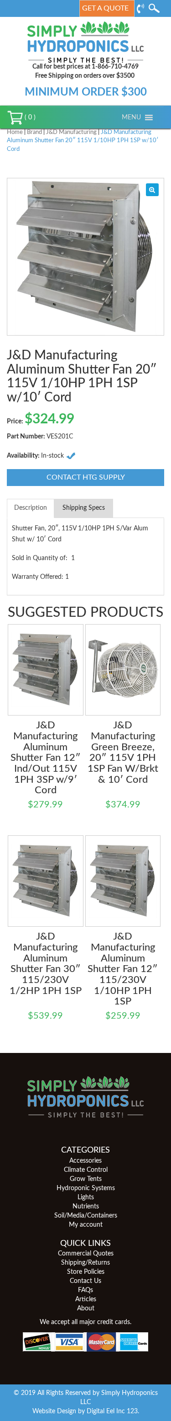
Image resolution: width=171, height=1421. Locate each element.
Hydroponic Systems (86, 1188)
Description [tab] (30, 508)
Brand (34, 132)
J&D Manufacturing (71, 132)
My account (86, 1225)
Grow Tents (86, 1179)
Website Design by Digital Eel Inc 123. (85, 1411)
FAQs (85, 1290)
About (85, 1308)
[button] (131, 117)
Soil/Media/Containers (85, 1216)
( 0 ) (29, 117)
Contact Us (85, 1281)
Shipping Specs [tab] (83, 508)
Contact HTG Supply (86, 477)
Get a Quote (105, 8)
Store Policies (85, 1272)
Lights (86, 1197)
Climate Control (86, 1170)
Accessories (85, 1161)
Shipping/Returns (85, 1263)
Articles (85, 1299)
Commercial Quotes (86, 1253)
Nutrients (86, 1206)
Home (15, 132)
